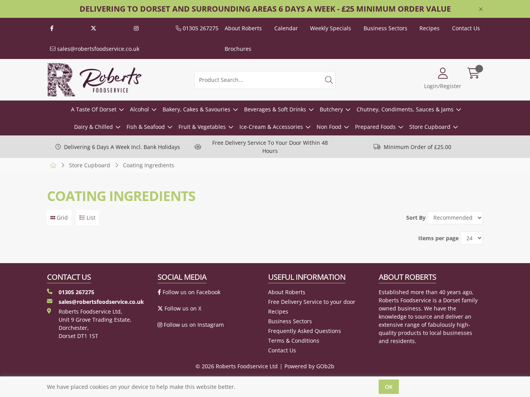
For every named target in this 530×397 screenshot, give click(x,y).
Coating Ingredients (148, 165)
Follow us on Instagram (193, 324)
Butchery (331, 109)
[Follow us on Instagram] (136, 28)
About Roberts (243, 28)
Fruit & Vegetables (202, 126)
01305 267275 (199, 28)
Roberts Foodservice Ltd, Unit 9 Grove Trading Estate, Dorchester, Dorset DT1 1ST (95, 324)
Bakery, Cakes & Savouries (196, 109)
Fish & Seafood (145, 126)
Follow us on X (182, 308)
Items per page (438, 238)
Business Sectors (385, 28)
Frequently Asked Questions (304, 331)
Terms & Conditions (293, 340)
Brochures (238, 48)
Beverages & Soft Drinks (275, 109)
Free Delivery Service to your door (311, 301)
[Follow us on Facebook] (52, 28)
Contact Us (466, 28)
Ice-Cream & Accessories (271, 126)
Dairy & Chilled (93, 126)
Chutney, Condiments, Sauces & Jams (405, 109)
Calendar (286, 28)
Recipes (429, 28)
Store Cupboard (429, 126)
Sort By (416, 217)
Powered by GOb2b (309, 366)
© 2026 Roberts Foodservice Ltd (237, 366)
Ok (389, 386)
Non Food (329, 126)
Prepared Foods (375, 126)
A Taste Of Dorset (93, 109)
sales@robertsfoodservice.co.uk (97, 48)
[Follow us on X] (93, 28)
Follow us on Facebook (190, 292)
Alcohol (139, 109)
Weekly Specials (330, 28)
